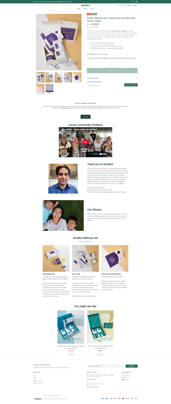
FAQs (112, 375)
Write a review (131, 85)
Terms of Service (37, 383)
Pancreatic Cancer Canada (117, 31)
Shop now (85, 116)
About (35, 377)
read (104, 58)
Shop (34, 375)
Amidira (85, 5)
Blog (34, 379)
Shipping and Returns (38, 381)
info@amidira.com (66, 108)
